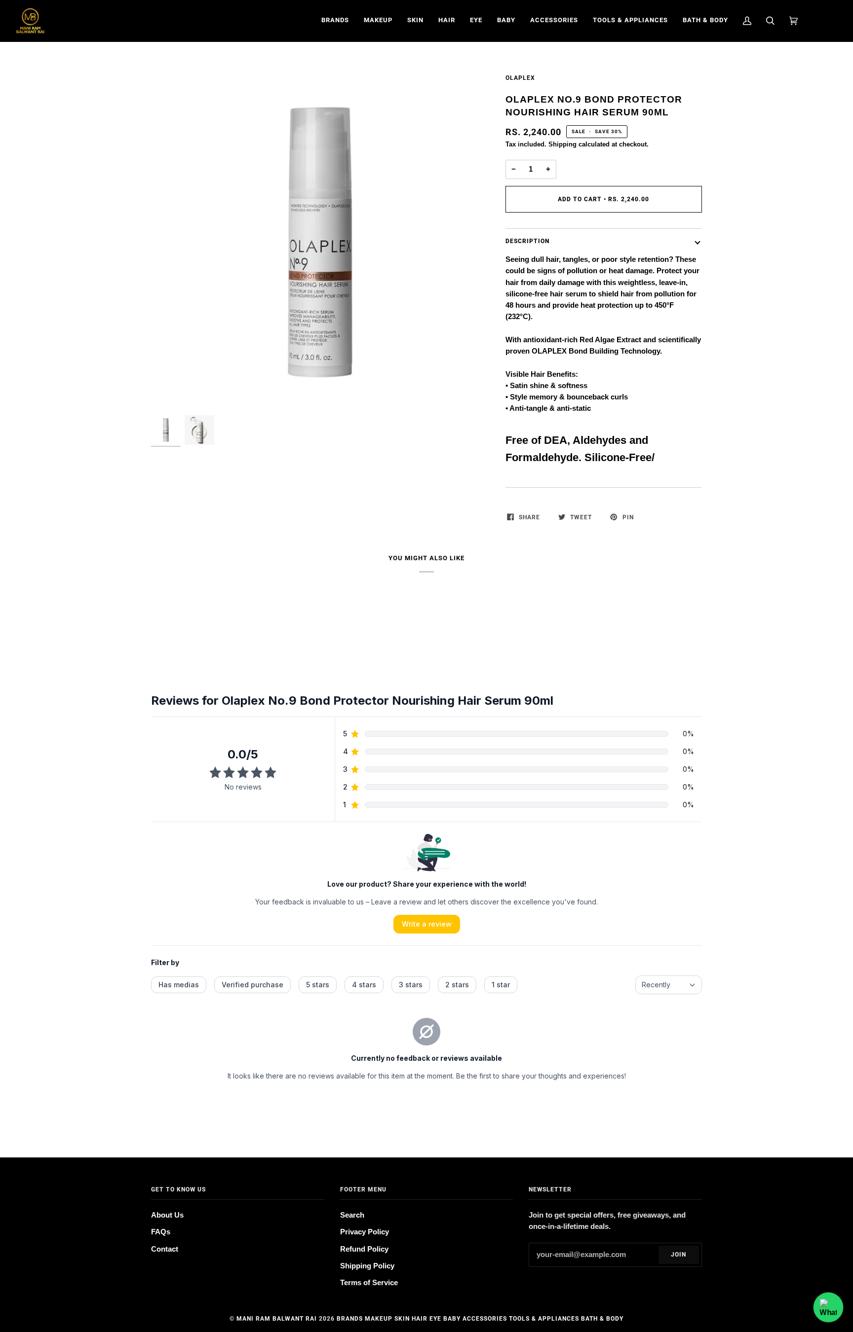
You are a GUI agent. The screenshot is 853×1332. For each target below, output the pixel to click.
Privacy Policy (364, 1232)
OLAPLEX (520, 77)
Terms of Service (369, 1283)
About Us (167, 1215)
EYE (435, 1318)
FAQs (160, 1232)
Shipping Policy (367, 1266)
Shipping (562, 144)
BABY (452, 1318)
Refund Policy (364, 1249)
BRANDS (350, 1318)
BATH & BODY (602, 1318)
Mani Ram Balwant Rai (276, 1318)
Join (678, 1254)
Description (527, 241)
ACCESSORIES (485, 1318)
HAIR (419, 1318)
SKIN (402, 1318)
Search (352, 1215)
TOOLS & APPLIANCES (544, 1318)
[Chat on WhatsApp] (828, 1307)
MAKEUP (378, 1318)
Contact (164, 1249)
